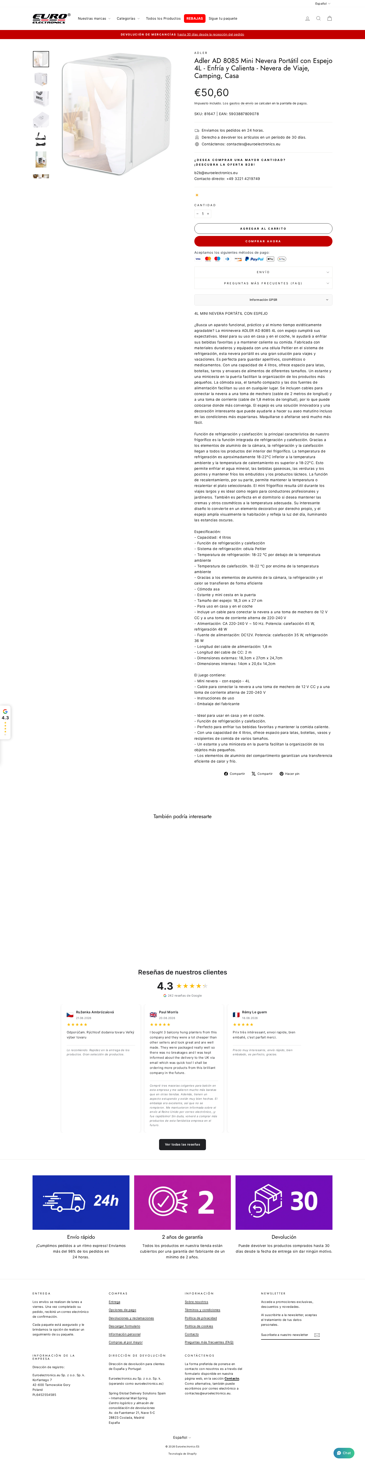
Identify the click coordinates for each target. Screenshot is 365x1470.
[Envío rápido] (81, 1202)
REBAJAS (195, 18)
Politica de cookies (199, 1326)
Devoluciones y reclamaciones (131, 1318)
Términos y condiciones (202, 1310)
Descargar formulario (124, 1326)
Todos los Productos (163, 18)
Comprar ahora (263, 241)
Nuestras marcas (92, 18)
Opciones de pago (122, 1310)
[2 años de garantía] (182, 1202)
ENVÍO (263, 272)
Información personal (125, 1334)
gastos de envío (241, 103)
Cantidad (205, 205)
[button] (344, 1453)
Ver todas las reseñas (182, 1144)
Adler (201, 52)
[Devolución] (284, 1202)
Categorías (126, 18)
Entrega (114, 1302)
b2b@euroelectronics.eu (216, 173)
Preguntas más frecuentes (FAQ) (263, 283)
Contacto (192, 1334)
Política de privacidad (201, 1318)
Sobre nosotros (196, 1302)
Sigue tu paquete (223, 18)
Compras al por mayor (126, 1342)
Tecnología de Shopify (182, 1453)
